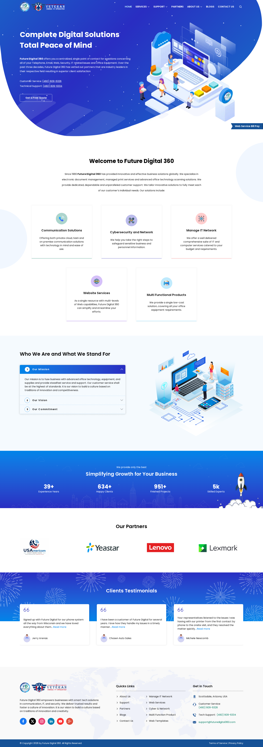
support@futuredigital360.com (217, 722)
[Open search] (240, 6)
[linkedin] (51, 721)
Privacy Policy (236, 743)
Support (159, 6)
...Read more (59, 627)
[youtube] (60, 721)
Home (128, 6)
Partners (177, 6)
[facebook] (23, 721)
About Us (193, 6)
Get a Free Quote (36, 98)
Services (141, 6)
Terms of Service (218, 743)
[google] (69, 721)
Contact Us (226, 6)
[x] (32, 721)
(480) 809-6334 (52, 86)
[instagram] (41, 721)
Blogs (210, 6)
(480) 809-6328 (51, 81)
